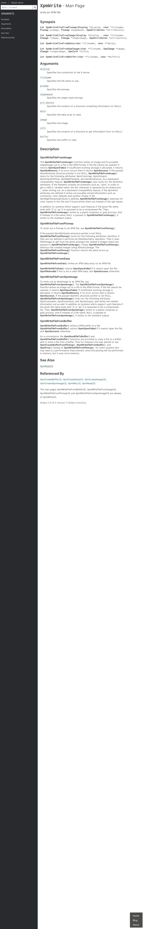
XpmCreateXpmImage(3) (53, 383)
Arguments (6, 24)
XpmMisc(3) (74, 383)
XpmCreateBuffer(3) (51, 379)
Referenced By (8, 37)
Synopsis (5, 19)
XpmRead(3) (46, 366)
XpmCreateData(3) (73, 379)
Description (6, 28)
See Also (5, 33)
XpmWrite (7, 13)
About (136, 924)
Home (136, 915)
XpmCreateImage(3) (95, 379)
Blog (135, 920)
